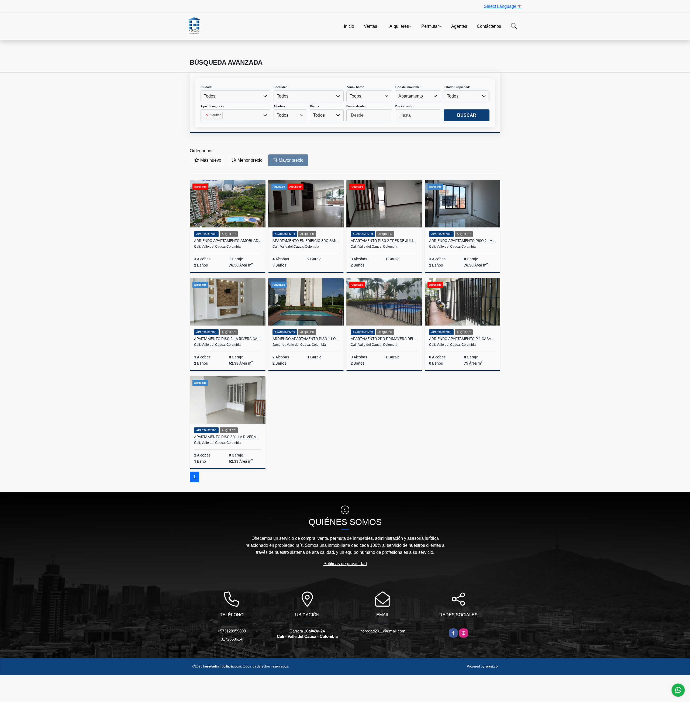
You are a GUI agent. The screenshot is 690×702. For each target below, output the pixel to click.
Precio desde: (356, 106)
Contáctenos (489, 26)
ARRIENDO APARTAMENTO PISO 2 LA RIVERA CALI (462, 240)
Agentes (459, 26)
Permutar (430, 26)
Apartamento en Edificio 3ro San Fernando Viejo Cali (306, 240)
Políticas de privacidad (345, 563)
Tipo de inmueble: (408, 87)
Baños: (315, 106)
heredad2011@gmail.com (382, 631)
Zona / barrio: (355, 87)
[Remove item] (207, 115)
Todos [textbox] (209, 96)
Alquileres (399, 26)
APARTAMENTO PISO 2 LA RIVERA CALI (227, 339)
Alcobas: (280, 106)
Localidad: (281, 87)
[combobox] (236, 96)
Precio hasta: (404, 106)
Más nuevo (210, 160)
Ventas (370, 26)
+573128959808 (232, 631)
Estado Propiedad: (457, 87)
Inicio (349, 26)
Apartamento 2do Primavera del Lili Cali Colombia (384, 339)
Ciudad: (206, 87)
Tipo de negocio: (213, 106)
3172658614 (231, 639)
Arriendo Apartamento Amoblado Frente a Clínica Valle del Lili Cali (227, 240)
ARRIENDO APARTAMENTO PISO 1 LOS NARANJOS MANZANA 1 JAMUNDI (306, 339)
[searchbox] (205, 123)
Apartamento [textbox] (410, 96)
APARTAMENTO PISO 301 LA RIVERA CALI (227, 437)
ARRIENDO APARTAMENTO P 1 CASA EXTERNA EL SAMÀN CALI (462, 339)
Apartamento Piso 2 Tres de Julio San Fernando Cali (384, 240)
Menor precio (249, 160)
